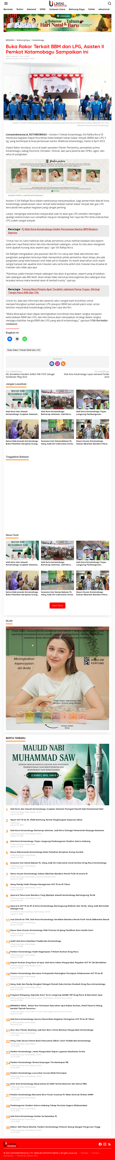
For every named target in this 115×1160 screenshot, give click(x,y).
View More (57, 605)
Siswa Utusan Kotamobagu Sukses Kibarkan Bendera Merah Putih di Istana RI (92, 442)
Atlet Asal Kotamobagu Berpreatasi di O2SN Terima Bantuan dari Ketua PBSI (48, 1084)
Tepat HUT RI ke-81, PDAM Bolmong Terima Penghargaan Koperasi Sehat (46, 820)
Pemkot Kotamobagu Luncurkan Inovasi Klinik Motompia (38, 1073)
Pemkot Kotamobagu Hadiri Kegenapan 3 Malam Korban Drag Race (44, 951)
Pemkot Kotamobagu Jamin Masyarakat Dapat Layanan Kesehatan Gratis (47, 1051)
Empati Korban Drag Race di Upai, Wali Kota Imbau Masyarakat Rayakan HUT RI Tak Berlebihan (58, 962)
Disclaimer (8, 1155)
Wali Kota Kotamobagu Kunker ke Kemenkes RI (33, 1116)
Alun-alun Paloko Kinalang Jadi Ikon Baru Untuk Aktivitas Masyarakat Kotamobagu (51, 1030)
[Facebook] (51, 363)
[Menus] (6, 3)
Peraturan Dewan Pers (27, 1155)
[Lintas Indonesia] (58, 3)
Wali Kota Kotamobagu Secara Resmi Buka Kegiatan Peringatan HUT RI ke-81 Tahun (52, 1019)
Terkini (32, 58)
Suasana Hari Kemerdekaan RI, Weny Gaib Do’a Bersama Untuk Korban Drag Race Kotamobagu (57, 442)
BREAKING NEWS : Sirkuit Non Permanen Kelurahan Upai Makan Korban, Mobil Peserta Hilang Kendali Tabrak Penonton (56, 1006)
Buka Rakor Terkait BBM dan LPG (23, 350)
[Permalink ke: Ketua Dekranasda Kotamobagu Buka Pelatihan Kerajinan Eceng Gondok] (22, 428)
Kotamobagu (23, 58)
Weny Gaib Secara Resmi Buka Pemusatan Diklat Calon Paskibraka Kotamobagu (50, 1040)
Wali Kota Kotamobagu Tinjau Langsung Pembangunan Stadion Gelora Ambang (91, 412)
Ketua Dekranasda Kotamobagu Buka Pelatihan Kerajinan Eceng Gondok (22, 442)
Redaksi (84, 1153)
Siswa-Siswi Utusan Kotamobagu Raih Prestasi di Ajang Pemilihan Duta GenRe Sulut (52, 930)
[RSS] (63, 363)
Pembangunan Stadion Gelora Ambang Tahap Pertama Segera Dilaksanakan (48, 1105)
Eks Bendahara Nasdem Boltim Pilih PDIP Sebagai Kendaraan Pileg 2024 (30, 374)
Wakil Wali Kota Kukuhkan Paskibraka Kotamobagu (35, 941)
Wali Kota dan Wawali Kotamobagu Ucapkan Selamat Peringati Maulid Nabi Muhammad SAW (21, 412)
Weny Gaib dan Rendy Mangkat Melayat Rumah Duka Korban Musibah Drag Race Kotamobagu (57, 984)
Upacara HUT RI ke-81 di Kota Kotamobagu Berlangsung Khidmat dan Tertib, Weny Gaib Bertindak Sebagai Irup (59, 907)
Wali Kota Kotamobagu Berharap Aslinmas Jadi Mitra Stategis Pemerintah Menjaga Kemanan (56, 412)
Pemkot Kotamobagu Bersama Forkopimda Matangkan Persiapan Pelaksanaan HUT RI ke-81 (56, 973)
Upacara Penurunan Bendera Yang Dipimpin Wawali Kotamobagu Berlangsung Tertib (52, 895)
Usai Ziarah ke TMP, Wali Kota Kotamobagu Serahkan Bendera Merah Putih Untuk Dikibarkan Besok (59, 919)
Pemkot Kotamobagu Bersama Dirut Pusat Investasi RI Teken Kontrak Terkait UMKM (51, 1094)
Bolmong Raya (12, 58)
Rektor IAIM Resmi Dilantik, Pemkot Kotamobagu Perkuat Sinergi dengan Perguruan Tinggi (55, 1127)
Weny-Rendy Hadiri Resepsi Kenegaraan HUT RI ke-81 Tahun (40, 884)
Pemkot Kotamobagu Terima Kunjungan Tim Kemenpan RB (39, 1062)
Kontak (95, 1153)
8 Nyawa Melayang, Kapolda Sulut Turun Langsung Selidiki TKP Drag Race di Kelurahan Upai (56, 995)
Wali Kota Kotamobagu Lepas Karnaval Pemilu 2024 (86, 374)
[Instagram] (57, 363)
